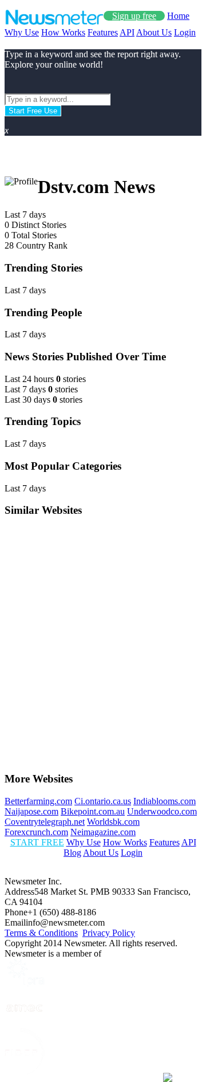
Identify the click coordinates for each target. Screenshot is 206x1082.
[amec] (25, 1023)
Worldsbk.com (113, 822)
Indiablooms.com (164, 801)
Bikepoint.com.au (93, 811)
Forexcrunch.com (36, 832)
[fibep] (25, 1072)
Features (103, 32)
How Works (63, 32)
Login (185, 32)
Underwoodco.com (162, 811)
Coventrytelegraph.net (45, 822)
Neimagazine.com (103, 832)
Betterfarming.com (38, 801)
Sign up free (134, 16)
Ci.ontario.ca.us (102, 801)
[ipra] (25, 983)
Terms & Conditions (41, 933)
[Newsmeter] (54, 22)
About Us (154, 32)
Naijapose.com (31, 811)
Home (178, 16)
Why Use (22, 32)
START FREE (37, 842)
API (127, 32)
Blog (72, 852)
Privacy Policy (108, 933)
